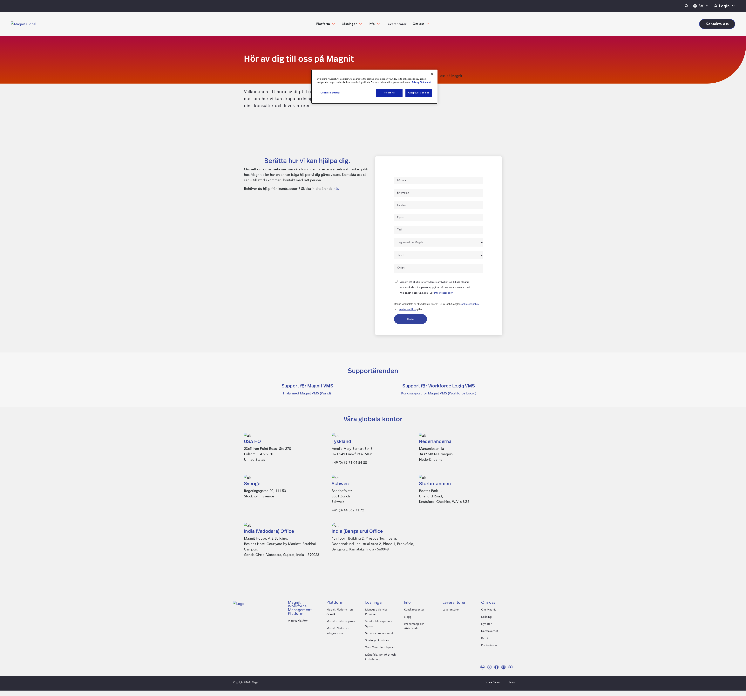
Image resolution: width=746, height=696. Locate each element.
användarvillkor (407, 309)
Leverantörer (396, 24)
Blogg (407, 616)
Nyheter (486, 623)
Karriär (485, 638)
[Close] (432, 74)
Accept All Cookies (418, 92)
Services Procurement (379, 633)
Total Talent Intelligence (380, 647)
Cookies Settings (330, 92)
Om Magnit (488, 609)
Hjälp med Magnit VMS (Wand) (307, 393)
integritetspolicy (443, 292)
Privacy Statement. (421, 82)
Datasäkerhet (489, 631)
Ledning (486, 616)
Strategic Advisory (377, 640)
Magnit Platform (298, 620)
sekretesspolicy (470, 304)
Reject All (389, 92)
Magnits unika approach (342, 621)
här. (336, 189)
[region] (374, 87)
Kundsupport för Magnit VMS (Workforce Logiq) (438, 393)
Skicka (410, 319)
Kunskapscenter (414, 609)
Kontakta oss (489, 645)
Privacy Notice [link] (492, 681)
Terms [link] (512, 681)
